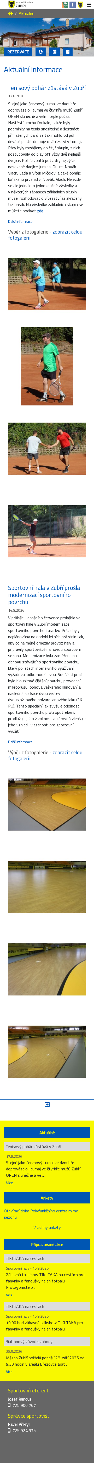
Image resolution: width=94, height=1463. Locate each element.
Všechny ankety (47, 1227)
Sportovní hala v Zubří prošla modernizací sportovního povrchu (44, 594)
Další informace (20, 221)
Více (9, 1183)
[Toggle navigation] (89, 4)
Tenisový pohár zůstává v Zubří (47, 87)
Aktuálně (26, 13)
